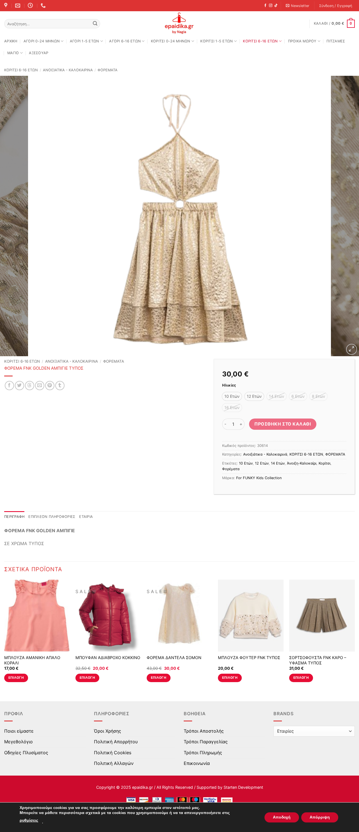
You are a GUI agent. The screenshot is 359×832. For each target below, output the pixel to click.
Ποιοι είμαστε (19, 731)
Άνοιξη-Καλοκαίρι (301, 463)
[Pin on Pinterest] (49, 385)
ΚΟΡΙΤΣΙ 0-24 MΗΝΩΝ (170, 41)
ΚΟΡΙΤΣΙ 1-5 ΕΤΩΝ (216, 41)
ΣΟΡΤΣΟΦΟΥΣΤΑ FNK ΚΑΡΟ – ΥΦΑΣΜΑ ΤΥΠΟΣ (317, 660)
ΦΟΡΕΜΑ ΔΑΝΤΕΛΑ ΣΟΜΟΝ (174, 657)
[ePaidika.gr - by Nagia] (179, 23)
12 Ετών (262, 463)
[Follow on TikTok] (276, 6)
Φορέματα (231, 469)
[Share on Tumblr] (60, 385)
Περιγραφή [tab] (14, 517)
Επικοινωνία (197, 763)
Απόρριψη (320, 817)
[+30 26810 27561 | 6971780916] (44, 5)
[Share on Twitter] (19, 385)
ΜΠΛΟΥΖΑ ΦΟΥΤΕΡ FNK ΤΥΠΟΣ (249, 657)
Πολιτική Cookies (112, 752)
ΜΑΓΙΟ (13, 53)
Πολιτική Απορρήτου (116, 741)
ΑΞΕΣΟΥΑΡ (38, 53)
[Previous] (14, 216)
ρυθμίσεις (29, 820)
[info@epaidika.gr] (18, 5)
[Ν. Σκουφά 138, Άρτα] (6, 5)
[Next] (345, 216)
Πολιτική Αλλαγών (114, 763)
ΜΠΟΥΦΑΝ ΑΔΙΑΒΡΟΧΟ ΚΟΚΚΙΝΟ (107, 657)
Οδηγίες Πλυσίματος (26, 752)
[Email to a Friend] (39, 385)
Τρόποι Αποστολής (204, 731)
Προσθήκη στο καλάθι (282, 424)
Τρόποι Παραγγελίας (206, 741)
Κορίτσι (324, 463)
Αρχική (10, 41)
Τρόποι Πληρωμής (203, 752)
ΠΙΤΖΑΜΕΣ (335, 41)
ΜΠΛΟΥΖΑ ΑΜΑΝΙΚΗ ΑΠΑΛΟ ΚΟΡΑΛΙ (32, 660)
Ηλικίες (229, 385)
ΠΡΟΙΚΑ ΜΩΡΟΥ (302, 41)
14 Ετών (278, 463)
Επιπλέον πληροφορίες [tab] (51, 517)
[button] (297, 6)
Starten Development (243, 787)
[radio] (232, 396)
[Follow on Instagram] (270, 6)
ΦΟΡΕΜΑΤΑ (108, 70)
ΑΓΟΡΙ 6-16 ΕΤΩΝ (125, 41)
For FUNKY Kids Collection (259, 478)
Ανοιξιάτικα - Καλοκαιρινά (68, 70)
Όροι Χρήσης (107, 731)
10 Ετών (246, 463)
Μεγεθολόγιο (18, 741)
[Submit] (95, 24)
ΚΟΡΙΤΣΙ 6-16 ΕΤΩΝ (260, 41)
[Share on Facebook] (9, 385)
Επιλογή (16, 678)
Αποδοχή (282, 817)
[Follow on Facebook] (265, 6)
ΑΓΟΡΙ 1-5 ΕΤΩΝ (84, 41)
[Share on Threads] (29, 385)
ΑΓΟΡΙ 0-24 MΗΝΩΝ (42, 41)
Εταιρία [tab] (86, 517)
